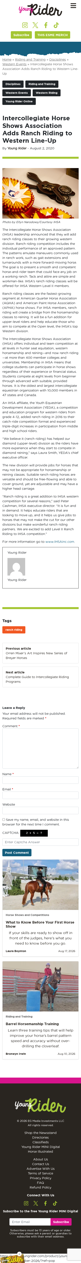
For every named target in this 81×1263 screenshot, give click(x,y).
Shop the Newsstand (40, 1133)
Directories (40, 1137)
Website (8, 804)
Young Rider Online (19, 101)
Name (8, 774)
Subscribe (21, 35)
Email (7, 789)
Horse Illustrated (40, 1151)
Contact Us (40, 1164)
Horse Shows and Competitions (27, 915)
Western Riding (46, 92)
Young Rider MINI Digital (40, 1147)
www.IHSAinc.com (59, 541)
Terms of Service (40, 1173)
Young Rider (17, 148)
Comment (11, 726)
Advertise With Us (41, 1168)
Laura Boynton (16, 951)
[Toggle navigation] (73, 6)
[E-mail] (9, 588)
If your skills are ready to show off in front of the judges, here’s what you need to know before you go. (40, 938)
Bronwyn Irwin (16, 1053)
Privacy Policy (40, 1178)
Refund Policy (40, 1187)
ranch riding (14, 629)
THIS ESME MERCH (52, 35)
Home (6, 59)
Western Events (14, 64)
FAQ (40, 1182)
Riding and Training (30, 59)
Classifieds (40, 1142)
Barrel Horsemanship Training (32, 1024)
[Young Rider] (40, 10)
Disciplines (57, 59)
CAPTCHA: (10, 832)
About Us (40, 1159)
